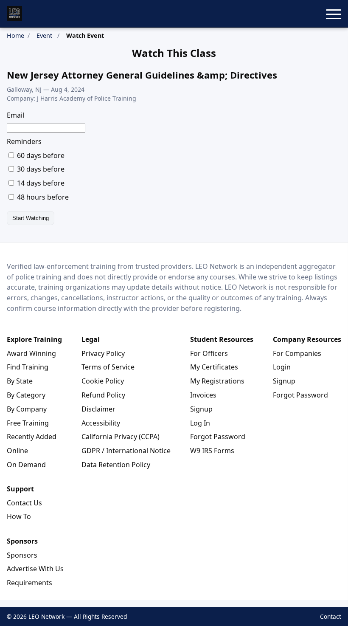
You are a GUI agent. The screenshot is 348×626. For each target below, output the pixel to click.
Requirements (29, 582)
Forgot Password (217, 436)
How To (19, 516)
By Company (27, 409)
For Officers (209, 353)
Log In (200, 423)
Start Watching (30, 218)
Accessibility (100, 423)
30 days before (40, 169)
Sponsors (22, 555)
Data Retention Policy (115, 464)
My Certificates (214, 367)
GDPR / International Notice (126, 450)
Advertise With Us (35, 568)
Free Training (28, 423)
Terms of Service (108, 367)
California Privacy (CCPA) (120, 436)
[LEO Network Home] (14, 13)
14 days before (40, 183)
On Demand (26, 464)
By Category (26, 395)
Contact (330, 616)
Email (15, 115)
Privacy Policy (103, 353)
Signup (201, 409)
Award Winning (31, 353)
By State (20, 381)
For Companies (297, 353)
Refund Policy (103, 395)
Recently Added (31, 436)
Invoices (203, 395)
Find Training (27, 367)
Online (17, 450)
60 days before (40, 155)
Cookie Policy (102, 381)
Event (44, 35)
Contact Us (24, 503)
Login (282, 367)
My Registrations (217, 381)
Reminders (24, 141)
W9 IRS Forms (212, 450)
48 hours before (42, 197)
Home (15, 35)
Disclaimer (98, 409)
